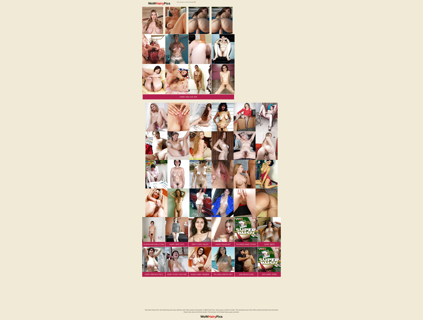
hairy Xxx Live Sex (188, 97)
